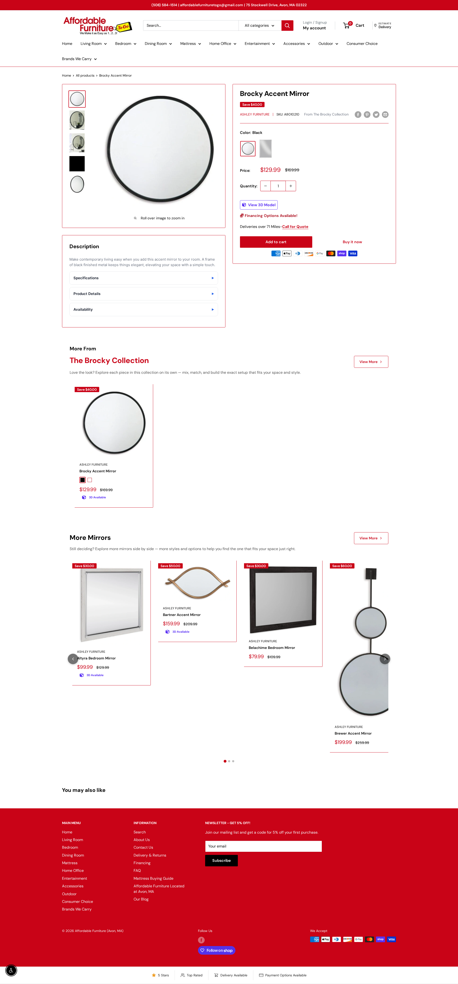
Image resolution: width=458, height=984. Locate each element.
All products (85, 75)
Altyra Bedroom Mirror (96, 658)
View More (368, 361)
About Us (142, 839)
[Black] (247, 148)
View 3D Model (261, 204)
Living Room (91, 43)
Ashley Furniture (255, 114)
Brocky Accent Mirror (97, 471)
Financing (142, 862)
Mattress (188, 43)
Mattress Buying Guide (153, 878)
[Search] (287, 25)
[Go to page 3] (233, 761)
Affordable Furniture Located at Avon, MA (159, 889)
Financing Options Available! (270, 215)
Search (140, 832)
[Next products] (385, 659)
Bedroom (123, 43)
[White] (265, 148)
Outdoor (325, 43)
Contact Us (143, 847)
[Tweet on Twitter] (376, 114)
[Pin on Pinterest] (367, 114)
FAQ (137, 870)
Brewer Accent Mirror (353, 733)
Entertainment (257, 43)
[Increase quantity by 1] (291, 186)
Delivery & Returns (150, 855)
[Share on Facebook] (358, 114)
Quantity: (248, 186)
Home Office (220, 43)
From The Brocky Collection (326, 114)
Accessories (294, 43)
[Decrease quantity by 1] (265, 186)
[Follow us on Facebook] (201, 940)
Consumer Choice (362, 43)
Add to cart (275, 241)
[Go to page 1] (225, 761)
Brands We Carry (77, 58)
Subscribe (221, 860)
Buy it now (352, 241)
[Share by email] (385, 114)
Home (67, 43)
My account (314, 28)
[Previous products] (73, 659)
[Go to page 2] (229, 761)
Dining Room (156, 43)
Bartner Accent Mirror (182, 614)
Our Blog (141, 899)
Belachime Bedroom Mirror (272, 647)
